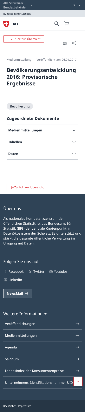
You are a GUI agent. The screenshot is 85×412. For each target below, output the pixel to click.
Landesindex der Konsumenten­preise (34, 370)
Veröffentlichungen (20, 323)
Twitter (38, 271)
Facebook (16, 271)
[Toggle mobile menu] (79, 24)
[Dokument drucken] (64, 42)
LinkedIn (15, 279)
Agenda (11, 347)
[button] (78, 381)
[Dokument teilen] (73, 42)
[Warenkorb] (66, 23)
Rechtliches (9, 406)
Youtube (60, 271)
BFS (15, 24)
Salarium (12, 359)
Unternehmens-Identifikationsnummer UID (39, 382)
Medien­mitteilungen (21, 335)
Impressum (24, 406)
